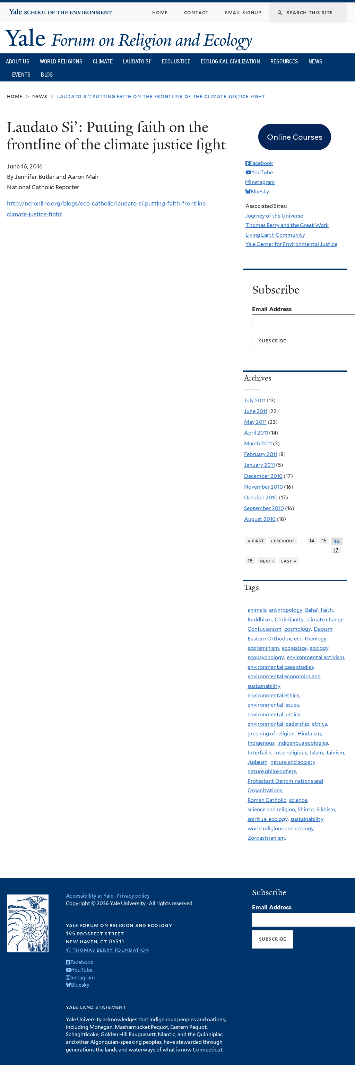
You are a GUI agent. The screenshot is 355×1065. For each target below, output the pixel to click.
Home (15, 96)
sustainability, (307, 819)
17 (336, 550)
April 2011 (256, 433)
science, (298, 800)
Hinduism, (309, 734)
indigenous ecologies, (303, 743)
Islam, (317, 753)
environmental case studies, (281, 667)
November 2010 (263, 487)
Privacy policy (133, 896)
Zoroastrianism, (267, 838)
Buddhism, (260, 620)
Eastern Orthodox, (270, 639)
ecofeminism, (264, 648)
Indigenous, (262, 743)
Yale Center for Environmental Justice (291, 244)
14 (311, 540)
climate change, (325, 620)
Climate (103, 61)
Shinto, (306, 809)
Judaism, (258, 762)
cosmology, (298, 629)
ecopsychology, (266, 657)
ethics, (320, 724)
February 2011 (260, 454)
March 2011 (258, 443)
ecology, (320, 648)
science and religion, (272, 809)
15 (324, 540)
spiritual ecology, (268, 819)
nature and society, (293, 762)
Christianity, (290, 620)
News (315, 61)
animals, (257, 610)
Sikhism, (326, 809)
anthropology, (286, 610)
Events (21, 74)
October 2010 (261, 498)
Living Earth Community (275, 235)
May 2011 (255, 422)
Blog (47, 74)
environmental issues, (274, 705)
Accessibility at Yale (89, 896)
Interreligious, (291, 753)
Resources (284, 61)
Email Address (272, 309)
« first (256, 540)
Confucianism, (265, 629)
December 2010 (263, 476)
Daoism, (324, 629)
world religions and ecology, (281, 829)
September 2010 (264, 508)
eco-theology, (311, 639)
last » (288, 561)
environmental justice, (275, 715)
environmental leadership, (279, 724)
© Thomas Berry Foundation (107, 949)
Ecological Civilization (230, 61)
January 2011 (259, 465)
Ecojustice (176, 61)
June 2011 (255, 411)
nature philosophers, (272, 771)
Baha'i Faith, (319, 610)
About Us (17, 61)
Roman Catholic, (267, 800)
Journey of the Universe (274, 216)
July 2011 (255, 401)
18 (250, 561)
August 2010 (260, 519)
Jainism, (335, 753)
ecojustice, (295, 648)
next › (267, 561)
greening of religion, (272, 734)
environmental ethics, (274, 695)
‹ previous (283, 540)
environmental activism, (316, 657)
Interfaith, (260, 753)
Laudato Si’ (137, 61)
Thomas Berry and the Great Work (287, 225)
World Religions (61, 61)
